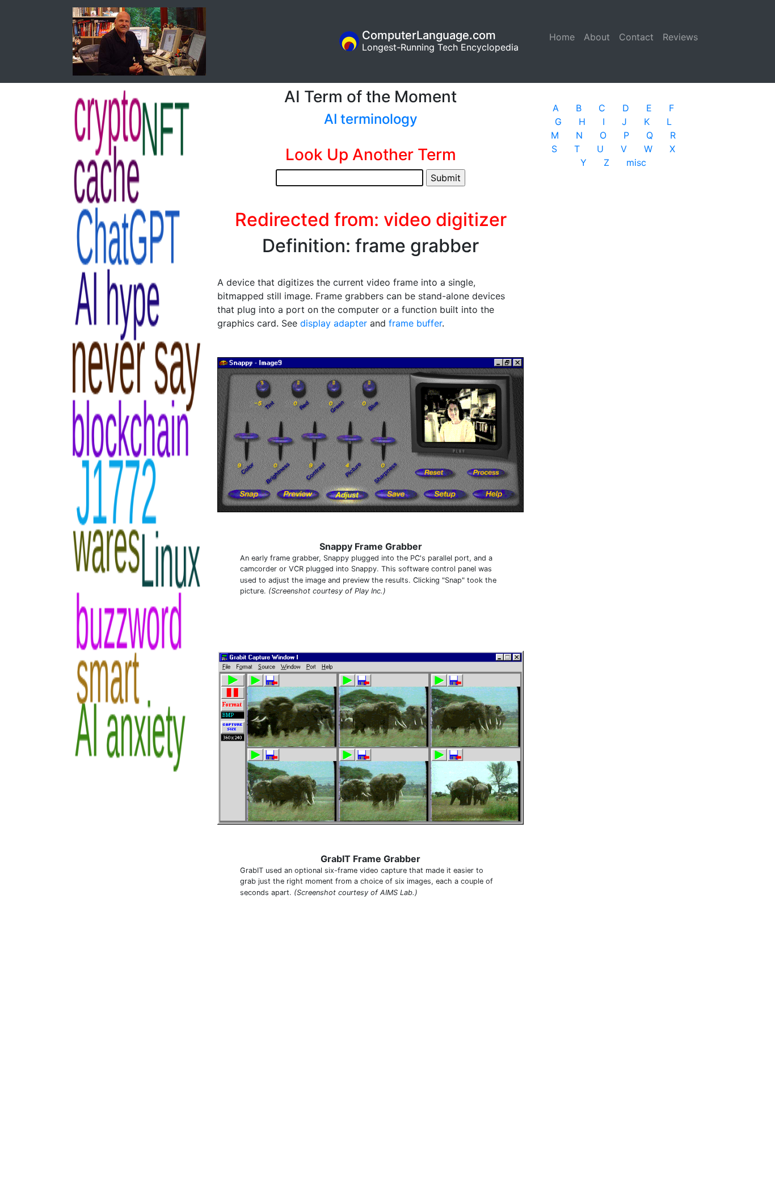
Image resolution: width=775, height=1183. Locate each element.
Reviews (680, 37)
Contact (636, 37)
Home (564, 37)
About (597, 37)
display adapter (333, 323)
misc (636, 162)
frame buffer (415, 323)
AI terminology (371, 119)
